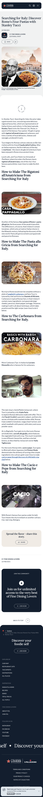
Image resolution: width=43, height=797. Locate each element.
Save (8, 42)
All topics (6, 700)
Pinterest (5, 736)
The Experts (6, 669)
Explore (9, 631)
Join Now (22, 606)
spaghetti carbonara (16, 294)
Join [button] (34, 6)
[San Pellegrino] (30, 762)
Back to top (18, 620)
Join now (22, 651)
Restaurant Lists (8, 666)
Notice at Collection (22, 780)
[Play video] (21, 203)
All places (6, 676)
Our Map (5, 663)
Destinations (7, 673)
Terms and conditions (21, 769)
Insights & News (8, 687)
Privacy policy (21, 773)
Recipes (5, 690)
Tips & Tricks (6, 696)
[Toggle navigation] (38, 6)
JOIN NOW (10, 793)
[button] (30, 6)
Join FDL (5, 714)
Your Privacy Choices (21, 776)
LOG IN (18, 793)
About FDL (6, 711)
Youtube (5, 732)
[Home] (8, 5)
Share (23, 542)
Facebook (6, 729)
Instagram (6, 725)
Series (4, 693)
